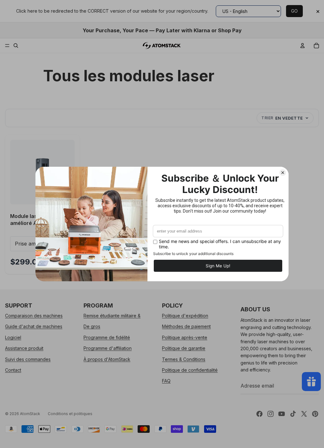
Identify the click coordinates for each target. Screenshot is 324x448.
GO (294, 11)
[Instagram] (270, 414)
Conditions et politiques (70, 413)
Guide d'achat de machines (33, 326)
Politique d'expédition (185, 315)
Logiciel (13, 337)
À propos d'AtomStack (107, 359)
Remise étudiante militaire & (112, 315)
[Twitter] (304, 414)
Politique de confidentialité (190, 370)
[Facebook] (259, 414)
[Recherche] (16, 46)
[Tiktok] (293, 414)
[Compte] (302, 46)
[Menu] (7, 45)
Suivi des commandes (28, 359)
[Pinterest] (315, 414)
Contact (13, 370)
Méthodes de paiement (186, 326)
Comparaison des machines (34, 315)
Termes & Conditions (183, 359)
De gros (92, 326)
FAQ (166, 380)
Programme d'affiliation (108, 348)
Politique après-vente (184, 337)
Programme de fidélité (107, 337)
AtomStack (30, 413)
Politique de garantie (183, 348)
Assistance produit (24, 348)
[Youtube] (281, 414)
